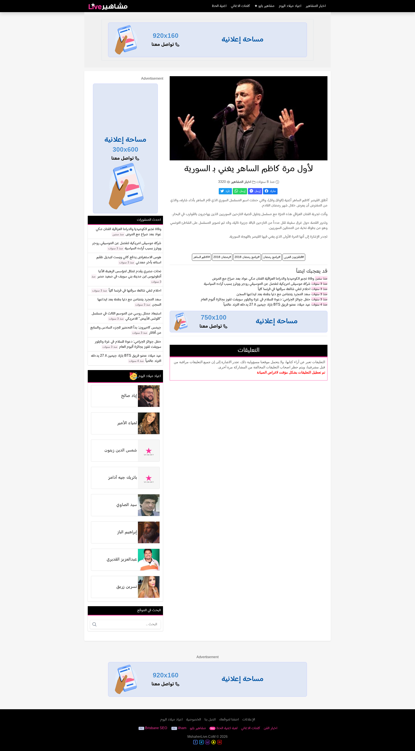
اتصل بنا (210, 719)
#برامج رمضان (271, 257)
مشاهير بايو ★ (264, 6)
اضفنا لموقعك (229, 719)
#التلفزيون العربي (294, 257)
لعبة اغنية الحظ (224, 728)
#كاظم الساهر (201, 257)
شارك (272, 191)
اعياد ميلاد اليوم (290, 6)
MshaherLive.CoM (201, 737)
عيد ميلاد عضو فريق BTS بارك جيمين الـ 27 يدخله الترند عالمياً (266, 304)
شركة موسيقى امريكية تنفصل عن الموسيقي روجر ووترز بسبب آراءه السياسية (257, 284)
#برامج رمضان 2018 (247, 257)
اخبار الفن (270, 728)
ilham (182, 728)
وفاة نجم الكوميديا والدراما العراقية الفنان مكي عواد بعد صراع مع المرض (263, 278)
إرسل (257, 191)
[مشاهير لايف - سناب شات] (213, 742)
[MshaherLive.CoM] (108, 6)
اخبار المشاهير (316, 6)
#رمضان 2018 (222, 257)
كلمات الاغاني (240, 6)
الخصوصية (193, 719)
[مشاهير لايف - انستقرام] (207, 742)
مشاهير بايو (198, 728)
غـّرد (227, 191)
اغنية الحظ (219, 6)
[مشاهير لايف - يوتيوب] (219, 742)
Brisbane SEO (156, 728)
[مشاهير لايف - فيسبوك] (195, 742)
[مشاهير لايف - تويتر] (201, 742)
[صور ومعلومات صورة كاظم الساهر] (248, 118)
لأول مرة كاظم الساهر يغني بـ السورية (248, 169)
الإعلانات (248, 719)
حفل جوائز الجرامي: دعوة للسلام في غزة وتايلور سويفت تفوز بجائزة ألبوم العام (255, 299)
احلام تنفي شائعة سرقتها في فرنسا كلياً (284, 289)
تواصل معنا (163, 44)
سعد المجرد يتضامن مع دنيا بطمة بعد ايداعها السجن (273, 294)
